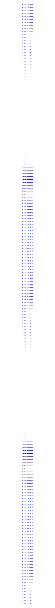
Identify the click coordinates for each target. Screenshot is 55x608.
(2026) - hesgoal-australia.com (27, 4)
